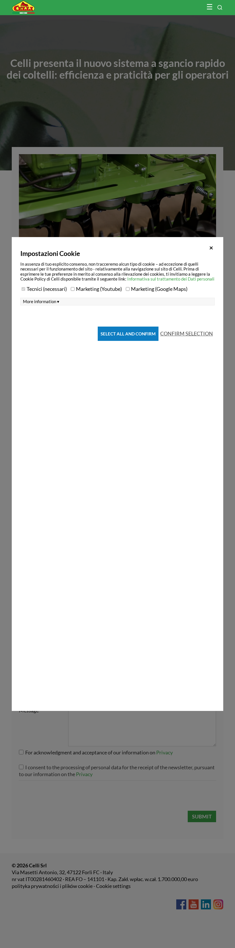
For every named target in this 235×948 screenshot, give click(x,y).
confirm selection (186, 333)
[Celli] (35, 4)
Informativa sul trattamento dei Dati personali (170, 278)
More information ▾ (41, 301)
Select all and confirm (128, 333)
